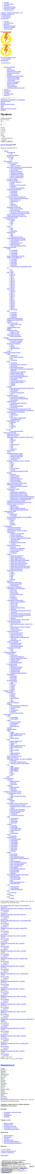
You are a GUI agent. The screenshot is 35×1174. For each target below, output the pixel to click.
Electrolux (13, 684)
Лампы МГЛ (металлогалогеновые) (20, 566)
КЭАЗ (9, 429)
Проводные (10, 156)
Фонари (9, 704)
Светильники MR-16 (16, 630)
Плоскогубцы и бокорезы (17, 188)
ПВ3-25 (12, 303)
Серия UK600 (14, 719)
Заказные (13, 413)
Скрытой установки (16, 342)
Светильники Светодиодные (15, 600)
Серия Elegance (14, 888)
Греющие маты (14, 661)
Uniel (11, 158)
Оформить (22, 99)
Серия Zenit (13, 822)
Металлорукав (11, 232)
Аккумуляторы (14, 698)
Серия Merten (14, 843)
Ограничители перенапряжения (19, 398)
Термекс (12, 687)
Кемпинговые (14, 593)
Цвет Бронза (13, 855)
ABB (8, 354)
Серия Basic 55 (14, 818)
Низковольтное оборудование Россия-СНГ (19, 409)
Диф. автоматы (14, 389)
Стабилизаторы (11, 518)
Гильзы (12, 490)
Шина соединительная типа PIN (19, 509)
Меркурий (13, 782)
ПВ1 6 (12, 278)
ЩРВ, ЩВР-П (14, 769)
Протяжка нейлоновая (16, 173)
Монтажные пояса (15, 199)
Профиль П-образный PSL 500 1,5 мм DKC (13, 989)
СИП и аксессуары (12, 323)
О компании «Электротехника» (12, 1112)
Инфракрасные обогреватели (18, 673)
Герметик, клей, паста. (13, 434)
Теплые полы (11, 653)
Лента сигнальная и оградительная (17, 483)
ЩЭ (11, 751)
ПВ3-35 (12, 305)
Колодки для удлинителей (17, 809)
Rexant (12, 463)
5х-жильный (13, 254)
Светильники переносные (14, 587)
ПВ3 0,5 (12, 290)
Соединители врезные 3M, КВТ (19, 471)
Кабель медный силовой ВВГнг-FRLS (21, 266)
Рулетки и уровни (12, 179)
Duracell (12, 695)
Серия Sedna (13, 846)
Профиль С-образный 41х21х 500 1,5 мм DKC (13, 1011)
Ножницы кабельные (16, 171)
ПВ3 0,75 (13, 291)
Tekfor (12, 441)
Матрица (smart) (14, 781)
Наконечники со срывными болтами (20, 499)
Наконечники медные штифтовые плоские (22, 496)
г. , (8, 1151)
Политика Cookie (7, 1172)
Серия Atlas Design (15, 839)
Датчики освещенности (17, 536)
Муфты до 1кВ (14, 333)
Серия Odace (14, 845)
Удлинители (13, 813)
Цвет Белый (13, 854)
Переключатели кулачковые (18, 372)
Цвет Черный (14, 867)
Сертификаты (8, 1115)
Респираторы (14, 205)
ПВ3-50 (12, 306)
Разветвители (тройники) (17, 811)
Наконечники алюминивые (18, 492)
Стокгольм (13, 892)
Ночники (9, 581)
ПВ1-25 (12, 283)
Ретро (12, 859)
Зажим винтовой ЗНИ (16, 456)
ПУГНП (9, 321)
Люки (8, 351)
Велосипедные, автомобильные (19, 705)
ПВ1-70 (12, 287)
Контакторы (13, 355)
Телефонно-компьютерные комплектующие (19, 502)
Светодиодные (14, 585)
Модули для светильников (17, 601)
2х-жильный (13, 250)
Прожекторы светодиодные (15, 570)
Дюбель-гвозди (14, 477)
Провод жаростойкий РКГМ (15, 320)
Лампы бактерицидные (16, 555)
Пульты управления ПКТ (17, 374)
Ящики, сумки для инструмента (16, 214)
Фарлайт (12, 579)
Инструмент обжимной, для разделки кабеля (19, 167)
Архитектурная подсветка (17, 607)
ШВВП (9, 329)
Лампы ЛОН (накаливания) (18, 564)
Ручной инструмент (12, 180)
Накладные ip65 (14, 726)
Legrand (12, 220)
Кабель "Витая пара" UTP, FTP (15, 256)
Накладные (13, 725)
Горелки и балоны (15, 165)
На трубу (12, 595)
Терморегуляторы (15, 659)
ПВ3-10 (12, 300)
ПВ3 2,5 (12, 296)
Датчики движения (15, 535)
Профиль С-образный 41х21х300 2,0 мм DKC (13, 914)
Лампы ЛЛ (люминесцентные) (18, 563)
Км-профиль (13, 231)
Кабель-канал (11, 219)
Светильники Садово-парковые (16, 588)
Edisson (12, 689)
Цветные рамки (14, 870)
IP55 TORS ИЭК (15, 883)
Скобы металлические (16, 237)
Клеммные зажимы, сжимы (14, 453)
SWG (11, 649)
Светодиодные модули (16, 633)
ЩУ (11, 736)
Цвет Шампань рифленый (17, 868)
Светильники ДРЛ (15, 644)
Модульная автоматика (16, 357)
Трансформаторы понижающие (16, 412)
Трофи (12, 701)
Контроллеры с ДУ (15, 640)
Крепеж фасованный (16, 478)
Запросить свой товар (10, 1126)
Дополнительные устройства (18, 364)
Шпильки (13, 474)
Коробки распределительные (15, 339)
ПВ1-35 (12, 284)
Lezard (9, 834)
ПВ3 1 (12, 293)
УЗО (11, 394)
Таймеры (12, 383)
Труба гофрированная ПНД (18, 245)
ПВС (8, 311)
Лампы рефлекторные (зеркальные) (20, 567)
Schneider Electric (15, 348)
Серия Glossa (14, 842)
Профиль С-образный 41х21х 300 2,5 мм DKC (13, 1004)
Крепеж (9, 472)
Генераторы (10, 512)
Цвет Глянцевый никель (17, 857)
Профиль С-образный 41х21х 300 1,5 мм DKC (13, 935)
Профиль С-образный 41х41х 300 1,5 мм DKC (13, 996)
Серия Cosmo (14, 821)
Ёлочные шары (14, 551)
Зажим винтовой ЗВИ (16, 455)
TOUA (9, 452)
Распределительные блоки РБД (19, 376)
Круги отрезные (14, 210)
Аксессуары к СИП (15, 324)
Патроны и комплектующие (18, 542)
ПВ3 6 (12, 299)
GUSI (12, 345)
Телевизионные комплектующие (16, 501)
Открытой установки (16, 340)
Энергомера (13, 784)
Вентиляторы (11, 674)
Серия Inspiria (14, 833)
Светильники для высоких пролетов (20, 615)
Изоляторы (13, 505)
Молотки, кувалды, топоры (18, 185)
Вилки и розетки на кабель (17, 805)
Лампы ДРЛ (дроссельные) (17, 561)
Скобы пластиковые (16, 481)
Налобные (13, 711)
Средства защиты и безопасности (16, 197)
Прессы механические (16, 177)
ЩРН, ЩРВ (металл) (16, 735)
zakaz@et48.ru (4, 60)
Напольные (13, 677)
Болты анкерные (15, 475)
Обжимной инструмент (17, 174)
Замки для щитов (15, 753)
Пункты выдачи (8, 10)
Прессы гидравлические (17, 176)
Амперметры (14, 191)
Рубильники (13, 360)
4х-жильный (13, 253)
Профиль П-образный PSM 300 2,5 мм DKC (13, 981)
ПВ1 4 (12, 277)
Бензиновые (13, 514)
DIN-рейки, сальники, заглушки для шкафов (19, 759)
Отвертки (13, 186)
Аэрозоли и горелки (12, 162)
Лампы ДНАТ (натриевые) (17, 558)
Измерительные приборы (14, 189)
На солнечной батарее (16, 594)
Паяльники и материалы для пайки (20, 213)
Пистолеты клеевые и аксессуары (19, 211)
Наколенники (14, 201)
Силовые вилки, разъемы (14, 793)
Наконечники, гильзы (13, 489)
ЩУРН (12, 773)
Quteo (12, 831)
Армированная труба (16, 242)
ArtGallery (13, 851)
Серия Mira (13, 836)
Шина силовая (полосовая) (17, 508)
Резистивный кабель (16, 662)
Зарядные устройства (13, 702)
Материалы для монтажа (14, 207)
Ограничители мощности (17, 397)
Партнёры (7, 1113)
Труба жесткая (14, 241)
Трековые (13, 618)
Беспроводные (11, 152)
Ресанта (12, 523)
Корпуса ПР (13, 742)
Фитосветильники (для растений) (19, 619)
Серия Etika (13, 825)
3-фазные (9, 785)
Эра (11, 153)
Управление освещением (14, 647)
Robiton (12, 800)
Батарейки (10, 692)
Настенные (13, 590)
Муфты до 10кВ (14, 331)
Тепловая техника (12, 664)
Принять (32, 1166)
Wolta (11, 575)
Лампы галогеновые (16, 557)
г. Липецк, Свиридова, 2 (7, 14)
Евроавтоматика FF (12, 395)
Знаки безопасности (12, 435)
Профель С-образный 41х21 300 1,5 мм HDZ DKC (15, 973)
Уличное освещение (12, 641)
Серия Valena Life (15, 830)
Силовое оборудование (16, 382)
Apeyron (12, 573)
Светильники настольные (14, 582)
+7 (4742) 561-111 (5, 62)
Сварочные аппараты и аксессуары (17, 216)
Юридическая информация (11, 1141)
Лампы (9, 554)
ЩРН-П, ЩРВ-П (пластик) (17, 733)
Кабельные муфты (12, 330)
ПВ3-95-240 (13, 309)
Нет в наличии (5, 910)
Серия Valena (14, 827)
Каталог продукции (6, 144)
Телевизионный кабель (13, 327)
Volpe (11, 572)
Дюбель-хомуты (14, 444)
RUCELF (13, 524)
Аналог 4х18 (14, 606)
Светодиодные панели (16, 616)
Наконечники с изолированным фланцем (21, 498)
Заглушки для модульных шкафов (19, 763)
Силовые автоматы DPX (17, 392)
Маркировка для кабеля (13, 334)
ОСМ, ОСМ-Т (14, 415)
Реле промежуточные (16, 377)
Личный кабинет (8, 1135)
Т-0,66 (12, 425)
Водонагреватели (12, 680)
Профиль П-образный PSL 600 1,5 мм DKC (13, 1051)
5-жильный (13, 265)
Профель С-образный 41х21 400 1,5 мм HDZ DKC (15, 1043)
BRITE (12, 898)
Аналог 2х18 (14, 603)
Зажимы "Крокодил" (16, 182)
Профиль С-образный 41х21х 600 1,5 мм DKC (13, 1035)
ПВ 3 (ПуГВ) (10, 288)
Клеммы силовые (15, 458)
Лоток (9, 226)
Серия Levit (13, 819)
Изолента (13, 487)
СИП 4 (12, 326)
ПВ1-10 (12, 280)
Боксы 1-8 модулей (12, 757)
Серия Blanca (14, 840)
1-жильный (13, 259)
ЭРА (11, 447)
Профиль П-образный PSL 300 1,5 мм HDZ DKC (14, 958)
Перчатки (13, 204)
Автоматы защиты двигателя (18, 403)
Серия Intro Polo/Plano (16, 889)
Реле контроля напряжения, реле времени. (22, 410)
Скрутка (12, 469)
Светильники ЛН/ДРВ (16, 646)
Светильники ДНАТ (16, 643)
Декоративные (14, 710)
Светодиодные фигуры (16, 549)
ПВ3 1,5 (12, 294)
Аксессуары (13, 655)
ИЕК (11, 235)
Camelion (12, 693)
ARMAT (12, 385)
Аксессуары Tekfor (15, 722)
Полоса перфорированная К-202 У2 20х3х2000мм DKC (16, 920)
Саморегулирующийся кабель (18, 658)
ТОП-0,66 (13, 426)
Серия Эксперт (14, 886)
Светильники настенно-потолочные (20, 613)
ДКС (11, 222)
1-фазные (9, 779)
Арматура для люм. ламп (17, 533)
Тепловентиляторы (15, 668)
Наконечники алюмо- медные (18, 493)
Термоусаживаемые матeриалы (19, 486)
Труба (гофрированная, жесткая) (16, 238)
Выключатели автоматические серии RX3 (22, 388)
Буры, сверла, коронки (16, 208)
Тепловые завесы (15, 670)
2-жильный (13, 260)
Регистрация (7, 1137)
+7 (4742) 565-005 (5, 59)
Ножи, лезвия (14, 170)
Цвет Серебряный (15, 861)
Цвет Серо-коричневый (17, 864)
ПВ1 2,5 (12, 275)
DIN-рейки (13, 760)
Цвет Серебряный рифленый (18, 862)
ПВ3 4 (12, 297)
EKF (8, 776)
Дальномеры (13, 194)
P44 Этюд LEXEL (15, 879)
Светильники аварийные (14, 527)
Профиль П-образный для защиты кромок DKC (14, 928)
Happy (12, 895)
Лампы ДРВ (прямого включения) (19, 560)
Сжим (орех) (13, 459)
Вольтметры (13, 192)
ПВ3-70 (12, 308)
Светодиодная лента (12, 631)
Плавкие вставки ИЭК (16, 373)
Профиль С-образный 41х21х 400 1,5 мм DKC (13, 951)
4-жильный (13, 263)
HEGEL (12, 346)
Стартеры (13, 544)
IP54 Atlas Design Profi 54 (17, 882)
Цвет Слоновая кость (16, 865)
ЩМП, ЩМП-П (14, 768)
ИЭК (11, 223)
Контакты (6, 5)
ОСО (11, 416)
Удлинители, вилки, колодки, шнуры (17, 803)
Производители (7, 1065)
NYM (8, 248)
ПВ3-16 (12, 302)
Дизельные (13, 515)
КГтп (11, 271)
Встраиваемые (14, 723)
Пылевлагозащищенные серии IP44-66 (18, 874)
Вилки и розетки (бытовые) (18, 796)
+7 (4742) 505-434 (5, 17)
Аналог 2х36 (14, 604)
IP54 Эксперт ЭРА (15, 877)
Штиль (12, 520)
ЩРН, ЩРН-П (14, 770)
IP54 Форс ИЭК (14, 876)
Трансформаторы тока (13, 420)
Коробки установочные (13, 343)
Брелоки (12, 708)
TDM (8, 730)
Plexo (11, 880)
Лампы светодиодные (16, 569)
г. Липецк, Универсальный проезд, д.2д (12, 12)
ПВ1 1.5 (12, 274)
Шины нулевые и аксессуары (15, 504)
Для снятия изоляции (16, 168)
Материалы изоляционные (14, 484)
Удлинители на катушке (17, 815)
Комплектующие (15, 244)
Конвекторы (13, 665)
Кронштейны (14, 541)
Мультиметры (14, 195)
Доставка (6, 2)
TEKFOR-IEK (14, 754)
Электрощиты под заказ (10, 1127)
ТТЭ (11, 428)
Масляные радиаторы (16, 667)
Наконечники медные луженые (19, 495)
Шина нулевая (14, 506)
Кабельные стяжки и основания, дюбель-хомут (20, 437)
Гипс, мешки (10, 450)
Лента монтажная (15, 480)
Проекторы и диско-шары (17, 548)
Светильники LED (15, 622)
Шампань (13, 873)
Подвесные (13, 597)
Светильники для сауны (14, 529)
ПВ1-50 (12, 285)
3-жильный (13, 262)
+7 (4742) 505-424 (5, 15)
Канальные (13, 676)
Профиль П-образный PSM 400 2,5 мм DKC (13, 1028)
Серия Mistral (14, 717)
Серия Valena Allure (15, 828)
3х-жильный (13, 251)
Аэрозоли (13, 164)
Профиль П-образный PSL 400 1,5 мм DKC (13, 966)
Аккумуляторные (15, 707)
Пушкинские (14, 598)
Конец (21, 1058)
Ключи (12, 183)
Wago (11, 465)
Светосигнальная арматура (17, 380)
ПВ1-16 (12, 281)
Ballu (11, 683)
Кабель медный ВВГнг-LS (14, 257)
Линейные (13, 609)
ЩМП (12, 732)
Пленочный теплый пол (17, 656)
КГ (8, 268)
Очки (11, 202)
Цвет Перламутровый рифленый (19, 858)
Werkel (9, 852)
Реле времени (14, 400)
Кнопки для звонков (12, 155)
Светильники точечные (13, 621)
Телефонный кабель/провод (15, 318)
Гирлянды (13, 547)
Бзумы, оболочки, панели (14, 756)
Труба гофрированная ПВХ (18, 240)
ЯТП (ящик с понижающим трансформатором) (18, 418)
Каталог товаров (8, 1123)
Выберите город (11, 57)
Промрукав (13, 449)
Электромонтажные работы (11, 1129)
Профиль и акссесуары (16, 636)
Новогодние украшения (13, 545)
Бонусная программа (9, 7)
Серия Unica (13, 848)
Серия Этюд (13, 849)
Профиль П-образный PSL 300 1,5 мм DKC (13, 943)
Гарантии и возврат (9, 8)
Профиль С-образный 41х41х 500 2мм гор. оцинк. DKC (16, 908)
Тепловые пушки (15, 671)
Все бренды (4, 1098)
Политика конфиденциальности (13, 1143)
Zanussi (12, 686)
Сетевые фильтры (15, 812)
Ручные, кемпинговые (16, 713)
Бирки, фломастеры (15, 336)
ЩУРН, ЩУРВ (14, 738)
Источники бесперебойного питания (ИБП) (19, 517)
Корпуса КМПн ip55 (16, 741)
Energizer (12, 696)
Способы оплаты (8, 4)
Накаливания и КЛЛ (16, 584)
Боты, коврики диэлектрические (19, 198)
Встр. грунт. (13, 591)
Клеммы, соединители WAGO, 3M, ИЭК (18, 461)
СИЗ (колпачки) (14, 468)
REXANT (13, 440)
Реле (11, 358)
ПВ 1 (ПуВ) (10, 272)
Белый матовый (14, 871)
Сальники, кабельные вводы (18, 762)
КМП (11, 766)
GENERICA (13, 363)
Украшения (13, 552)
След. (16, 1058)
